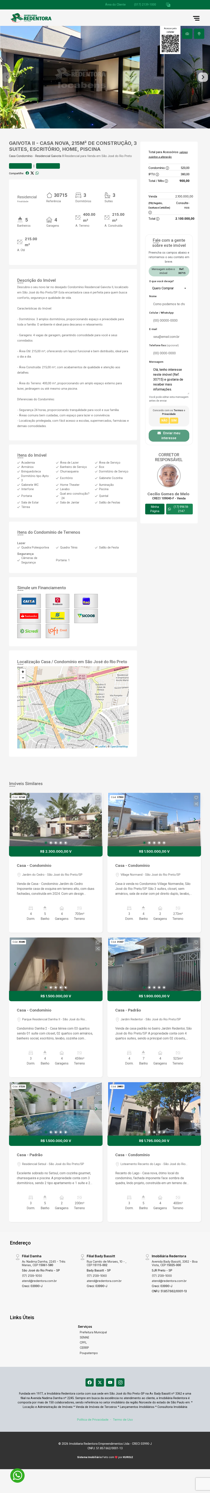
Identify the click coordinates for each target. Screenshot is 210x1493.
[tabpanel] (105, 77)
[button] (168, 5)
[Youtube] (110, 1382)
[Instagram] (120, 1382)
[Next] (95, 819)
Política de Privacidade (92, 1419)
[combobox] (169, 288)
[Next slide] (203, 77)
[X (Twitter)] (100, 1382)
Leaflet (102, 746)
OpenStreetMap (119, 746)
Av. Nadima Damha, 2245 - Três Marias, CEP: (43, 1263)
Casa (12, 156)
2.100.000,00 (184, 196)
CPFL (83, 1342)
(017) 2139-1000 (145, 4)
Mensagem (156, 361)
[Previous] (15, 819)
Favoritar (22, 165)
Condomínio (24, 156)
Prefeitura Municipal (93, 1332)
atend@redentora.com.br (39, 1281)
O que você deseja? (161, 281)
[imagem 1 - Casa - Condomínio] (56, 819)
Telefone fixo (164, 345)
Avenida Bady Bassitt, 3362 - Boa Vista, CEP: (174, 1263)
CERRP (84, 1347)
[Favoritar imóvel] (97, 797)
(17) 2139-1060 (97, 1275)
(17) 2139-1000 (162, 1275)
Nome (153, 296)
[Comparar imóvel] (97, 804)
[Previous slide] (7, 77)
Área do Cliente (115, 4)
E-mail (153, 329)
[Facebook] (90, 1382)
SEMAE (84, 1337)
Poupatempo (89, 1353)
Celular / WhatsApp (161, 312)
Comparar (50, 165)
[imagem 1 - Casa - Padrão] (154, 964)
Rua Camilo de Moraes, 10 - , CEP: (106, 1263)
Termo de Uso (123, 1419)
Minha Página (154, 509)
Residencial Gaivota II (49, 156)
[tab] (187, 34)
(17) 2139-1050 (32, 1275)
